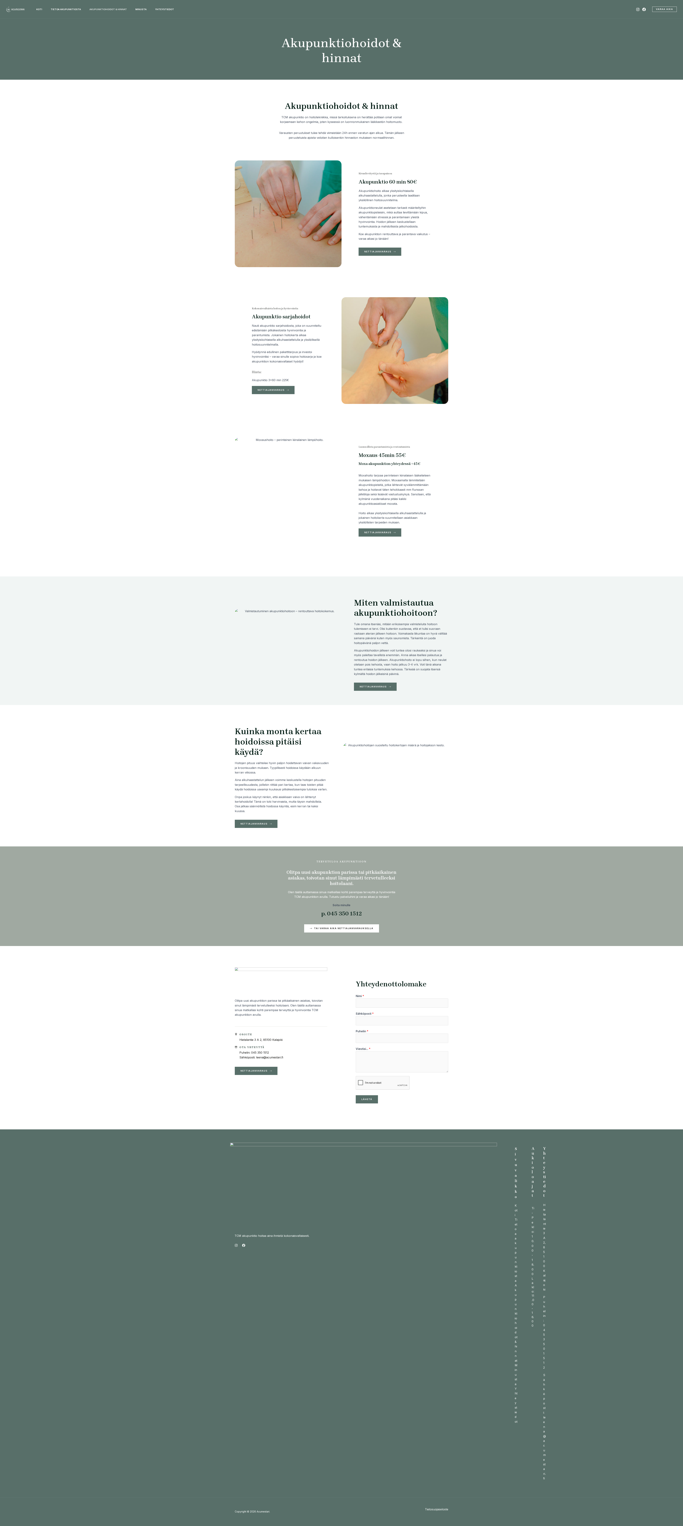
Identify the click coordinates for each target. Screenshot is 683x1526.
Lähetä (366, 1099)
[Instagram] (638, 9)
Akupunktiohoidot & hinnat (516, 1323)
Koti (516, 1210)
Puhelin (362, 1031)
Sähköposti (365, 1013)
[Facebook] (644, 9)
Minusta (516, 1374)
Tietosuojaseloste (436, 1509)
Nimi (360, 996)
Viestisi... (363, 1049)
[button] (664, 9)
